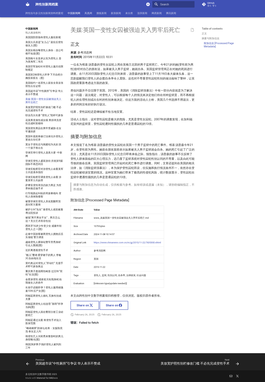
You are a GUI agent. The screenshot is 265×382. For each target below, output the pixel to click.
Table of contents (212, 28)
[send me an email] (231, 376)
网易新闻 (157, 13)
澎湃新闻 (142, 13)
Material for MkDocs (47, 378)
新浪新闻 (116, 13)
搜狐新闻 (101, 13)
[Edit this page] (192, 30)
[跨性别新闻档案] (27, 4)
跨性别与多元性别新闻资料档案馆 (44, 13)
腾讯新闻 (171, 13)
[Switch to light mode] (148, 4)
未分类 (129, 13)
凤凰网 (88, 13)
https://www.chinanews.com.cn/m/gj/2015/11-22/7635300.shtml (127, 242)
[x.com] (237, 376)
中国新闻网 (74, 13)
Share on (83, 305)
